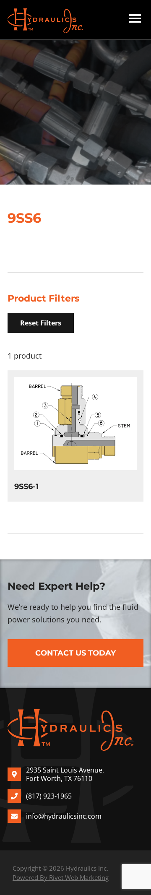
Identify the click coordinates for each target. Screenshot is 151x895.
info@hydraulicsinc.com (64, 816)
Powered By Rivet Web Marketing (61, 877)
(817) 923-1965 (49, 796)
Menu (135, 20)
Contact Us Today (75, 653)
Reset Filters (40, 323)
